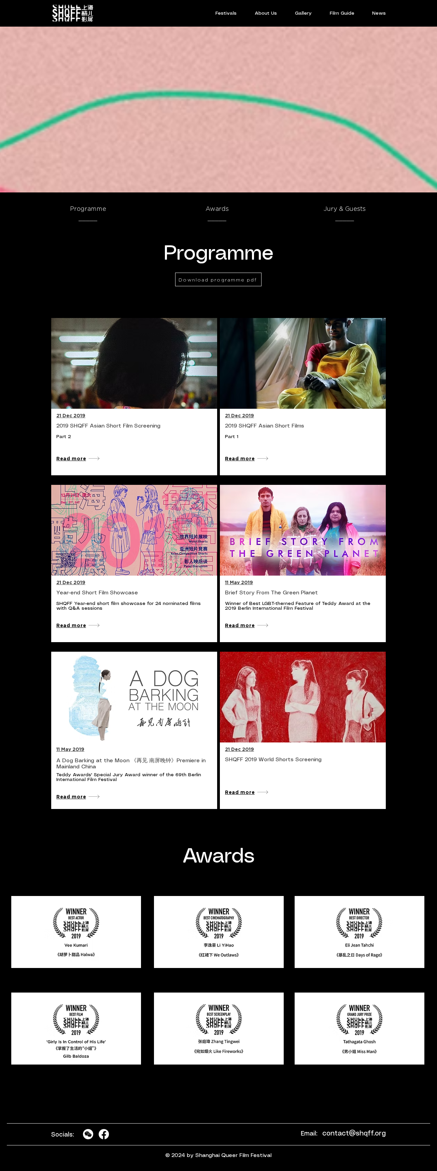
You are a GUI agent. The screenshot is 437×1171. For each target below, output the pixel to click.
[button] (225, 13)
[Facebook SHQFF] (104, 1134)
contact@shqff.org (354, 1133)
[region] (76, 932)
